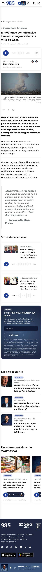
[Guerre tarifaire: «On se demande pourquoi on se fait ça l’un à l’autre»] (6, 381)
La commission (11, 64)
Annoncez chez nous (8, 541)
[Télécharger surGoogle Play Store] (25, 555)
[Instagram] (7, 547)
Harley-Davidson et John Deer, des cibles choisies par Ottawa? (27, 406)
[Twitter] (8, 109)
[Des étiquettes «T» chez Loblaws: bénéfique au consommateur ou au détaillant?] (15, 464)
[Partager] (37, 53)
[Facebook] (3, 109)
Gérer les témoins (7, 537)
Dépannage (29, 534)
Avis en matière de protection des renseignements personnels (19, 347)
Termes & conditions (8, 534)
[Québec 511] (38, 528)
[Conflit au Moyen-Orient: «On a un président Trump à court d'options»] (11, 249)
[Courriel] (13, 109)
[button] (10, 567)
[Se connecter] (38, 3)
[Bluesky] (16, 547)
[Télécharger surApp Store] (8, 555)
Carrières (23, 539)
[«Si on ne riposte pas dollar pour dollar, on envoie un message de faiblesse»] (6, 420)
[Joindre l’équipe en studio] (28, 3)
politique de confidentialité (11, 354)
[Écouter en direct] (19, 3)
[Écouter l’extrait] (6, 53)
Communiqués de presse (10, 539)
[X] (25, 547)
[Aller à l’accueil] (10, 4)
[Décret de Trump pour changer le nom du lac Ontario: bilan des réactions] (11, 281)
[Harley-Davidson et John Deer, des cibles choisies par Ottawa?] (6, 401)
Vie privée (20, 534)
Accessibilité (20, 537)
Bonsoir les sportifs (24, 566)
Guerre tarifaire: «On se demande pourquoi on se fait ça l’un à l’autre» (27, 388)
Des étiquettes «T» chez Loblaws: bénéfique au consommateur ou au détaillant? (14, 485)
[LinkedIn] (21, 547)
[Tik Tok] (11, 547)
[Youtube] (30, 547)
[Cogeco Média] (25, 527)
